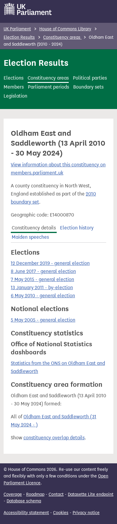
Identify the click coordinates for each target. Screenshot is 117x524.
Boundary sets (88, 87)
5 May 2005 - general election (43, 320)
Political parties (90, 78)
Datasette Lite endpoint (90, 494)
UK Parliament (17, 29)
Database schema (24, 501)
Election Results (19, 37)
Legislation (15, 96)
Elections (13, 78)
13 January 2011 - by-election (42, 287)
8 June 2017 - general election (43, 271)
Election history (77, 228)
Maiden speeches (30, 237)
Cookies (60, 512)
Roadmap (35, 494)
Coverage (13, 494)
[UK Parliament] (28, 9)
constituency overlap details (54, 438)
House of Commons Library (65, 29)
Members (14, 87)
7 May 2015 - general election (42, 279)
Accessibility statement (26, 512)
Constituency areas (62, 37)
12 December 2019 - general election (50, 263)
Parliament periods (48, 87)
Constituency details (34, 228)
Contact (56, 494)
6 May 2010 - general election (43, 295)
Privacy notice (86, 512)
